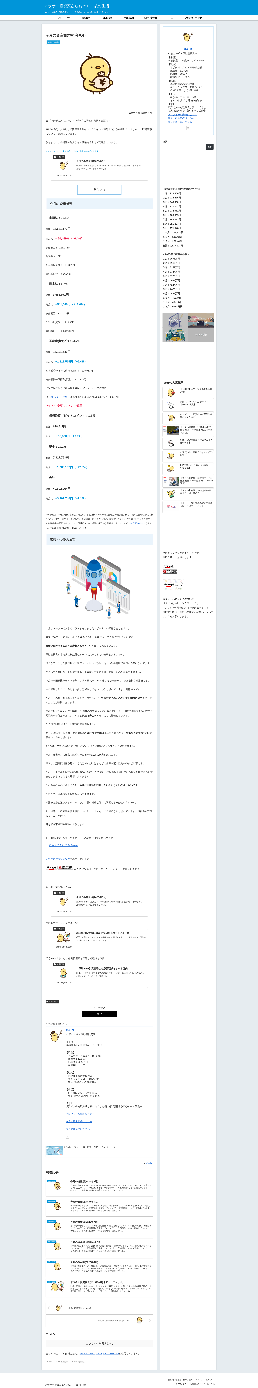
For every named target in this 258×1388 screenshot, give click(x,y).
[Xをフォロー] (67, 1137)
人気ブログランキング (58, 859)
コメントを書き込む (99, 1343)
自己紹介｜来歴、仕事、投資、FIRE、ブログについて (191, 1380)
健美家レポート (138, 523)
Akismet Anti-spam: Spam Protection (99, 1353)
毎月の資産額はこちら (78, 1129)
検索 (165, 141)
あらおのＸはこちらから (63, 845)
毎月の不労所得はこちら (79, 1121)
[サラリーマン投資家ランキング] (65, 869)
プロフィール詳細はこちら (80, 1114)
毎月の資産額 (53, 1002)
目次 (96, 189)
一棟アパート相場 (57, 397)
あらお (70, 1029)
